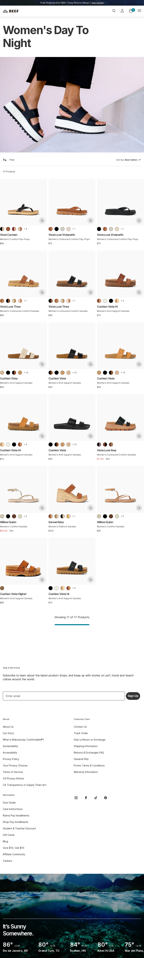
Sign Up (133, 695)
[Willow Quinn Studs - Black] (8, 516)
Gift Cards (9, 834)
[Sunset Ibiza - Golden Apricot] (68, 516)
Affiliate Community (14, 854)
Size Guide (9, 802)
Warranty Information (86, 771)
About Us (8, 726)
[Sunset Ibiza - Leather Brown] (50, 516)
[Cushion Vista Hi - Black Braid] (111, 301)
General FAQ (81, 759)
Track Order (81, 733)
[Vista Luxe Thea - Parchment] (14, 301)
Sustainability (10, 746)
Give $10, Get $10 (13, 847)
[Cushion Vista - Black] (8, 373)
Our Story (8, 733)
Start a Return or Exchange (89, 739)
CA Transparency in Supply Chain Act (24, 784)
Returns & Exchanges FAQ (89, 752)
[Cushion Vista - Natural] (20, 373)
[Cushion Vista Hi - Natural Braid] (117, 301)
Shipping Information (86, 746)
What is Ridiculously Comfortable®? (23, 739)
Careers (7, 860)
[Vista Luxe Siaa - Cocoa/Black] (105, 444)
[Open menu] (139, 11)
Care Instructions (12, 809)
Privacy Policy (11, 759)
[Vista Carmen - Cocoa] (8, 229)
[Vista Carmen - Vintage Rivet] (20, 229)
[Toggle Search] (114, 11)
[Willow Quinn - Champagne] (2, 516)
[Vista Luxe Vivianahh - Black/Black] (56, 229)
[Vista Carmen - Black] (2, 229)
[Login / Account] (122, 11)
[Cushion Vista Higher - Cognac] (2, 588)
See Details (98, 2)
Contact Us (80, 726)
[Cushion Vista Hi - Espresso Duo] (99, 301)
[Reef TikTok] (96, 798)
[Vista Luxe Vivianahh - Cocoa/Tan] (50, 229)
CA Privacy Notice (13, 778)
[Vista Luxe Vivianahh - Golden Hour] (62, 229)
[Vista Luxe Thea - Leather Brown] (2, 301)
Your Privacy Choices (15, 765)
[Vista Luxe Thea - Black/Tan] (8, 301)
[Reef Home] (26, 11)
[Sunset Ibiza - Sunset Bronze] (56, 516)
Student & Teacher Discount (19, 828)
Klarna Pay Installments (16, 815)
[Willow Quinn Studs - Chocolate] (14, 516)
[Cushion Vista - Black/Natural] (14, 373)
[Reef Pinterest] (106, 798)
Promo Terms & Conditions (89, 765)
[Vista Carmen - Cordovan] (14, 229)
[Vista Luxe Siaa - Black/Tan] (99, 444)
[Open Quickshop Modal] (42, 220)
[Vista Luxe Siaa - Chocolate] (111, 444)
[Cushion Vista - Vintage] (2, 373)
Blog (5, 841)
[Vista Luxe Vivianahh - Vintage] (68, 229)
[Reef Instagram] (76, 798)
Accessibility (10, 752)
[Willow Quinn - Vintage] (20, 516)
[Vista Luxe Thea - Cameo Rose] (20, 301)
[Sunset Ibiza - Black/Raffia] (62, 516)
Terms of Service (13, 771)
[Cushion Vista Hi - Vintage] (105, 301)
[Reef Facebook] (86, 798)
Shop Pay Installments (15, 821)
